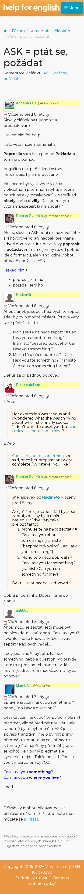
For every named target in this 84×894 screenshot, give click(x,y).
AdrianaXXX (37, 103)
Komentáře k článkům (50, 31)
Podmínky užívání (32, 878)
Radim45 (23, 295)
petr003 (22, 610)
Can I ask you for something (38, 456)
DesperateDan (28, 385)
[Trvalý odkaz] (47, 114)
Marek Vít (33, 686)
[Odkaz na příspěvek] (14, 497)
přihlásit (31, 819)
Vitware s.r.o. (56, 866)
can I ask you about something (44, 428)
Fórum (18, 31)
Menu (74, 8)
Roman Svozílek (43, 216)
